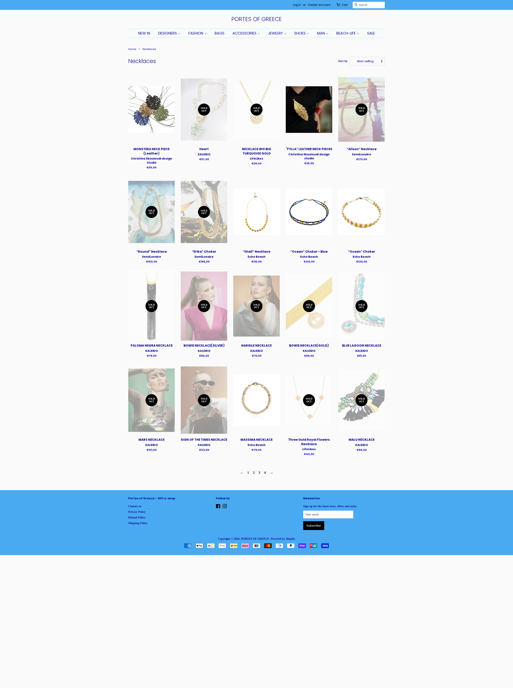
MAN (321, 33)
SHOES (300, 33)
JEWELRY (276, 33)
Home (132, 49)
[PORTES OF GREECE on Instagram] (224, 507)
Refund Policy (136, 517)
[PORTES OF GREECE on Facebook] (218, 507)
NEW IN (144, 33)
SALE (371, 33)
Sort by (343, 61)
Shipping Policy (137, 523)
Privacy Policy (137, 511)
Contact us (134, 506)
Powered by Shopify (283, 538)
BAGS (219, 33)
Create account (319, 5)
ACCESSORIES (245, 33)
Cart (345, 5)
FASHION (196, 33)
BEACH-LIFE (346, 33)
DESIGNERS (168, 33)
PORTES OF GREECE (256, 19)
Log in (297, 5)
